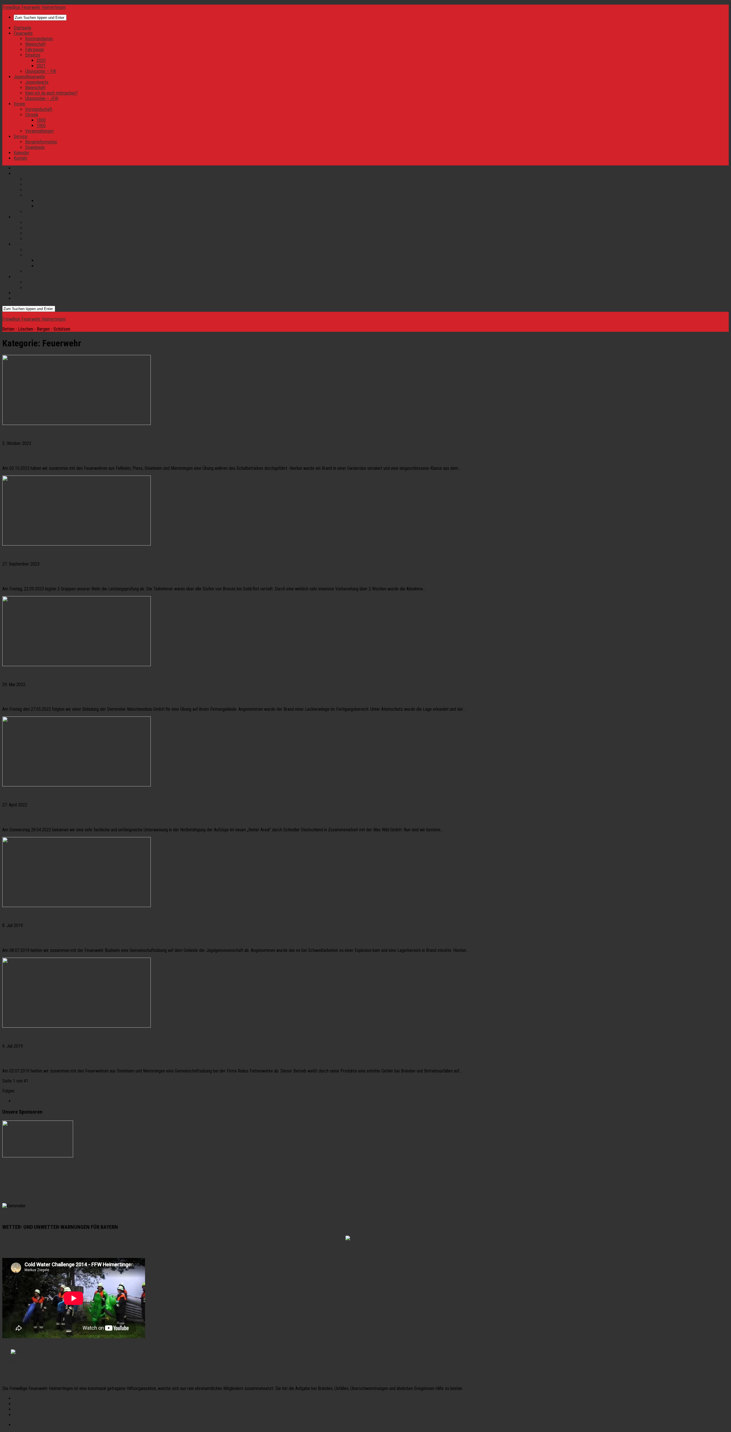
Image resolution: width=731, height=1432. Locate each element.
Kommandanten (39, 38)
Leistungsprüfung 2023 (33, 576)
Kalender (21, 152)
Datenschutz (25, 1409)
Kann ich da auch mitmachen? (51, 93)
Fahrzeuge (34, 49)
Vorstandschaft (38, 109)
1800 (41, 120)
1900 (41, 125)
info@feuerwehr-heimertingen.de (31, 1378)
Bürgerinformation (41, 142)
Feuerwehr (23, 33)
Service (20, 136)
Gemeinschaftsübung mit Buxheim (49, 938)
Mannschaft (35, 44)
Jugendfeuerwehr (29, 76)
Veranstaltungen (39, 131)
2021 (41, 66)
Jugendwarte (37, 82)
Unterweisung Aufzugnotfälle (42, 817)
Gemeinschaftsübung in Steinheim (49, 1058)
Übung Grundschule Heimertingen (48, 456)
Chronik (31, 114)
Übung (10, 697)
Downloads (35, 147)
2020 (41, 60)
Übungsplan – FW (40, 71)
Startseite (22, 28)
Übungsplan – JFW (41, 98)
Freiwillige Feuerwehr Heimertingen (34, 7)
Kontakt (20, 158)
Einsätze (32, 55)
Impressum (24, 1404)
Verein (19, 104)
